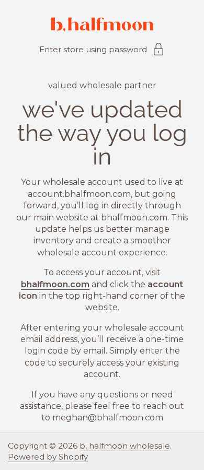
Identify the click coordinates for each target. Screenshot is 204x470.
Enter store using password (93, 49)
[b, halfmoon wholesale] (102, 26)
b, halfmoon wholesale (125, 446)
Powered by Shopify (48, 457)
